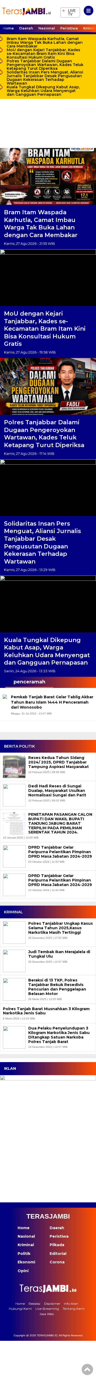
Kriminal (26, 1244)
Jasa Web (46, 1314)
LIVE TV (69, 11)
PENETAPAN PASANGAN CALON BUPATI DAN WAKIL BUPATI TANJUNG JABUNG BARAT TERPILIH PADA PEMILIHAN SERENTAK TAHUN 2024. (60, 823)
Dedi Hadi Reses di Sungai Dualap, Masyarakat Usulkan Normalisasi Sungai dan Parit (57, 790)
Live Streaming (47, 1309)
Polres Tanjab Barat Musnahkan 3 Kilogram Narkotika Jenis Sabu (46, 1011)
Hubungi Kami (20, 1309)
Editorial (58, 1253)
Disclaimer (52, 1304)
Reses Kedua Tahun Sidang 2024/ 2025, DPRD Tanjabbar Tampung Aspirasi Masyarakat (58, 762)
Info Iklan (71, 1304)
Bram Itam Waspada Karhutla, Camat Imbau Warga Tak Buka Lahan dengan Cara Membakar (45, 42)
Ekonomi (26, 1262)
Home (8, 28)
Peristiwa (69, 28)
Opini (23, 1270)
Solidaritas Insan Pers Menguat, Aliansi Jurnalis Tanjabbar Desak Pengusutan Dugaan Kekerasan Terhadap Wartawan (45, 77)
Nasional (46, 28)
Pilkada (57, 1244)
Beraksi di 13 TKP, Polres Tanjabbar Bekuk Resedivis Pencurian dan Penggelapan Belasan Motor (57, 987)
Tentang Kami (74, 1309)
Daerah (26, 28)
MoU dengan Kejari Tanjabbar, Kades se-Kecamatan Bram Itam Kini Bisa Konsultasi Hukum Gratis (43, 53)
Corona (57, 1262)
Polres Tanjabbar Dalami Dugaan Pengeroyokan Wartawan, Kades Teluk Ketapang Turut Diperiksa (45, 64)
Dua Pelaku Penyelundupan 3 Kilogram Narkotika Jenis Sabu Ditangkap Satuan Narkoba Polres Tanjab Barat (59, 1035)
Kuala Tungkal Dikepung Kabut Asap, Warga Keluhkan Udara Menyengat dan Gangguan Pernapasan (43, 90)
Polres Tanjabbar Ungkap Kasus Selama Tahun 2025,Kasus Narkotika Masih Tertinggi (60, 928)
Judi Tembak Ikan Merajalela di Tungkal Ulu (59, 954)
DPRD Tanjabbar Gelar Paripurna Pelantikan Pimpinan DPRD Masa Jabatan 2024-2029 (60, 851)
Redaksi (34, 1304)
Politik (24, 1253)
